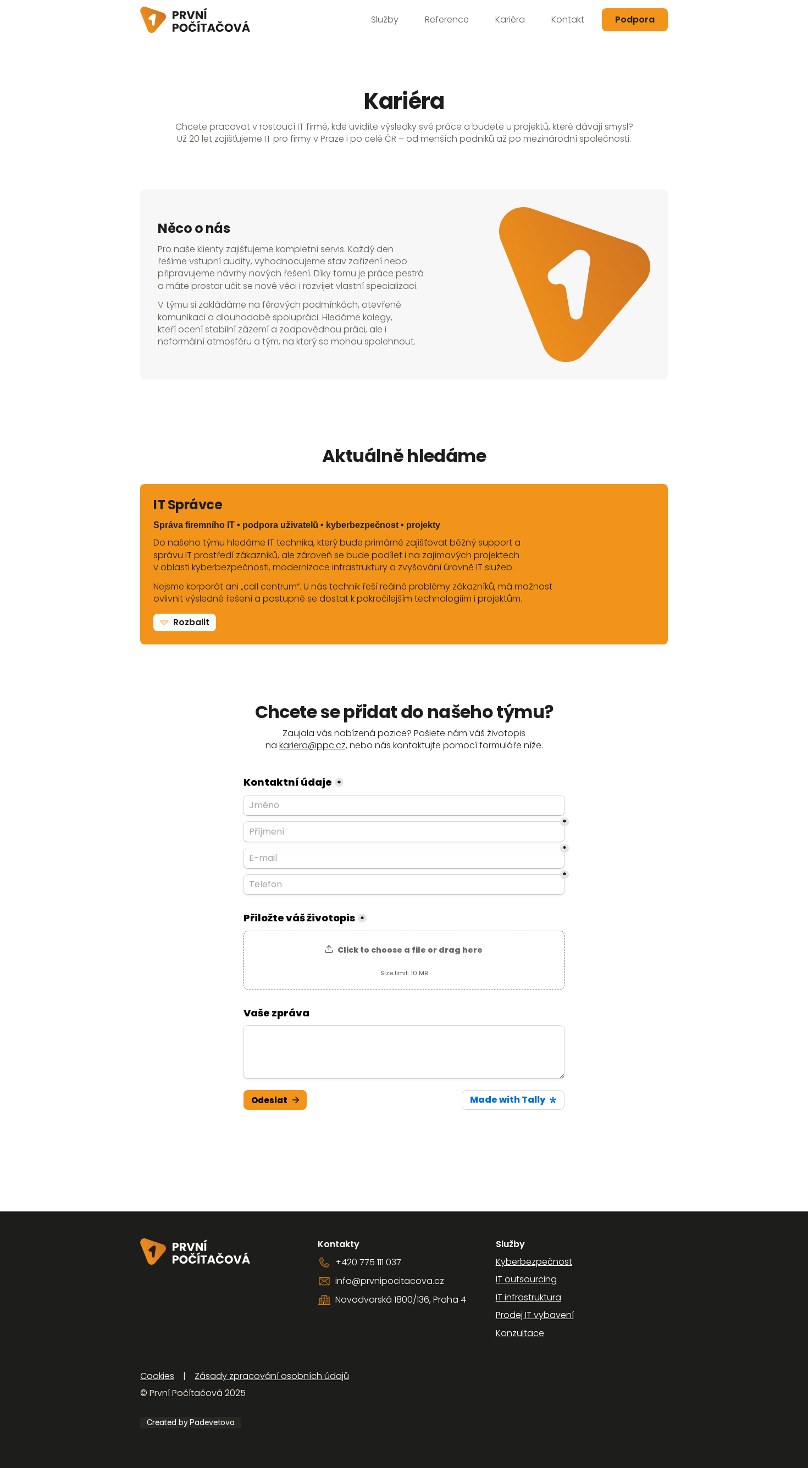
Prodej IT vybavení (535, 1315)
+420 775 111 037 (368, 1262)
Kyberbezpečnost (534, 1261)
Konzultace (520, 1333)
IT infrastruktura (528, 1297)
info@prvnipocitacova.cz (389, 1281)
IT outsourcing (526, 1279)
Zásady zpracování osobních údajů (272, 1376)
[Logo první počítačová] (195, 20)
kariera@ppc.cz (312, 745)
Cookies (157, 1376)
